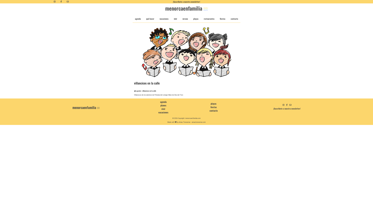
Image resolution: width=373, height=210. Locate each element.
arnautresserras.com (199, 122)
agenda (138, 18)
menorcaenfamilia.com (193, 118)
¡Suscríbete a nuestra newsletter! (186, 1)
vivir (175, 18)
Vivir (163, 109)
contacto (214, 110)
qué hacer (150, 18)
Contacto (234, 18)
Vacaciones (163, 112)
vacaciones (164, 18)
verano (185, 18)
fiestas (222, 18)
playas (195, 18)
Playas (213, 103)
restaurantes (209, 18)
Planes (163, 105)
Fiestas (213, 107)
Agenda (138, 91)
